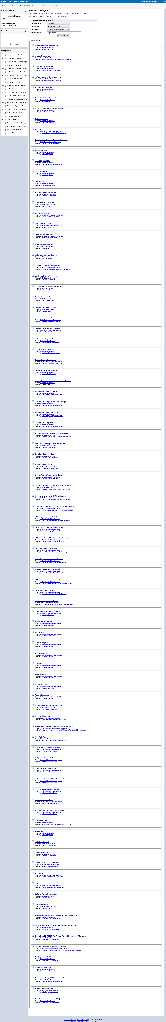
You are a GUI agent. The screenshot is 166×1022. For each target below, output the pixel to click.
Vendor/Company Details (49, 237)
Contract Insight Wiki (83, 1020)
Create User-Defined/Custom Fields (47, 98)
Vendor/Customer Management (52, 80)
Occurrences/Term (41, 674)
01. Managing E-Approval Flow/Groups (48, 747)
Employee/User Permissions (51, 70)
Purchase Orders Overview (44, 464)
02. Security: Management (44, 66)
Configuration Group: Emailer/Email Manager (50, 402)
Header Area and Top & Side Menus (53, 877)
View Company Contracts (43, 223)
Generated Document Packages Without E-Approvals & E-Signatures (64, 730)
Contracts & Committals (43, 716)
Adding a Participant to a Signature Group (49, 810)
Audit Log (38, 129)
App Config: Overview (42, 161)
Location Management (42, 56)
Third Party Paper (41, 737)
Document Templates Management (51, 362)
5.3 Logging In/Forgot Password (46, 548)
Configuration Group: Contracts (46, 391)
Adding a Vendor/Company (50, 217)
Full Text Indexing (41, 171)
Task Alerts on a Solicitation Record (47, 328)
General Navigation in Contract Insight (54, 133)
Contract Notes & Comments (44, 203)
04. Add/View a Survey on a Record (47, 863)
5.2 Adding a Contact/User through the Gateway (51, 538)
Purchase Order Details (49, 709)
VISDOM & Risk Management (51, 918)
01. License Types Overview (44, 349)
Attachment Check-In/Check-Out (46, 276)
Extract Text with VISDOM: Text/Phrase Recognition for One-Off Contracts (60, 936)
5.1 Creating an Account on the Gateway (49, 559)
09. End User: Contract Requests (50, 142)
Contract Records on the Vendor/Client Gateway (51, 433)
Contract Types (40, 632)
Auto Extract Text (41, 821)
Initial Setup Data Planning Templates (48, 611)
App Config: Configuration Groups (52, 164)
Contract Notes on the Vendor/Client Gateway (50, 496)
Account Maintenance (49, 122)
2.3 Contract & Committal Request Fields (49, 527)
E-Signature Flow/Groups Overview (47, 789)
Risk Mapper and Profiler (43, 957)
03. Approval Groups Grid (44, 758)
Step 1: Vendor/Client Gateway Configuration (56, 269)
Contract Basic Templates (50, 457)
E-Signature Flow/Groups (49, 793)
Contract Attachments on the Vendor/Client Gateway (53, 485)
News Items (39, 873)
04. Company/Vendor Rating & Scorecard (49, 108)
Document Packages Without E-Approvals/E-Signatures (54, 726)
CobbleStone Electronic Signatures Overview (50, 946)
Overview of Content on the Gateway (47, 569)
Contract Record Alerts (42, 297)
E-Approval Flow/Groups (49, 751)
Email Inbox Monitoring (43, 967)
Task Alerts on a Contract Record (46, 307)
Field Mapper (39, 182)
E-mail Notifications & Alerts (51, 321)
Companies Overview (42, 213)
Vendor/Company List (48, 227)
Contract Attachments (49, 196)
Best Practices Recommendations (46, 45)
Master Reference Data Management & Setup (56, 59)
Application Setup (41, 150)
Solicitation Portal (47, 258)
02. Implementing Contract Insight (51, 613)
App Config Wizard (47, 154)
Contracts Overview (48, 300)
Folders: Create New (42, 842)
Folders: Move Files (41, 852)
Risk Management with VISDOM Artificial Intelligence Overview (57, 915)
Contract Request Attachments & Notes (48, 475)
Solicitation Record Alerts (44, 318)
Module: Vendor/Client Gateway (50, 267)
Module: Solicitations (46, 246)
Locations (38, 663)
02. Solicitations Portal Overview (46, 255)
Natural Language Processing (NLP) (47, 999)
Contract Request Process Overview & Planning (51, 140)
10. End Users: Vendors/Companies (51, 215)
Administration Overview (43, 87)
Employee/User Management (51, 342)
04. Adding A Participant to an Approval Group (51, 779)
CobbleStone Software (70, 1020)
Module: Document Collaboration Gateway (53, 948)
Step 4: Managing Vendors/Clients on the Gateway (57, 510)
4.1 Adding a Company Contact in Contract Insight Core (54, 506)
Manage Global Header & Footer (46, 370)
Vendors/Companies (42, 695)
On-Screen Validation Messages (46, 894)
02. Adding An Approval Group (45, 768)
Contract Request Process (50, 143)
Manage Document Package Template (54, 740)
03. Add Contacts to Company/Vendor (48, 77)
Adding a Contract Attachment (45, 192)
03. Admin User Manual (47, 47)
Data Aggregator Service (50, 992)
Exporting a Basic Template (44, 454)
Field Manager (46, 101)
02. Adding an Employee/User (45, 339)
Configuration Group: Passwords (46, 412)
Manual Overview (47, 49)
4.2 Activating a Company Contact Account (49, 580)
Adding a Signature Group (44, 800)
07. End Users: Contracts (48, 194)
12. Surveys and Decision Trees (50, 864)
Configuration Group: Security (45, 423)
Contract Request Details (50, 478)
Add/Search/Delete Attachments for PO (48, 705)
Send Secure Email (41, 904)
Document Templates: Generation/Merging (53, 728)
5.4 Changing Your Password (45, 590)
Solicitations (45, 248)
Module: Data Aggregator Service (50, 990)
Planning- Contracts (48, 615)
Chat (36, 884)
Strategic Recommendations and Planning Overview (53, 381)
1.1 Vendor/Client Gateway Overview (47, 265)
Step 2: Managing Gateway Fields (52, 531)
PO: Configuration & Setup (50, 468)
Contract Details (47, 206)
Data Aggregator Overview (44, 988)
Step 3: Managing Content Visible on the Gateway (57, 604)
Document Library (41, 831)
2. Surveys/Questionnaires (50, 866)
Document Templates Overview (45, 360)
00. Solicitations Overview (44, 244)
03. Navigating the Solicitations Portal (48, 286)
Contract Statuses (41, 653)
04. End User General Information (50, 131)
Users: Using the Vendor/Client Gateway (54, 573)
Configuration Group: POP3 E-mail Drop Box (50, 978)
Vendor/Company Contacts (44, 234)
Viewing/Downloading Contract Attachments (50, 444)
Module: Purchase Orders (48, 466)
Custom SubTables (41, 119)
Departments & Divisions (43, 622)
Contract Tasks (46, 311)
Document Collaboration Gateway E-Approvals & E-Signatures (62, 950)
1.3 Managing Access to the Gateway (47, 517)
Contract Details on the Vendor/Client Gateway (56, 437)
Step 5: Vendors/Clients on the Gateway (54, 541)
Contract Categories (41, 643)
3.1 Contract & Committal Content (46, 601)
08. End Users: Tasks (47, 309)
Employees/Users (41, 684)
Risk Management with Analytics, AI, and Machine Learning (55, 925)
